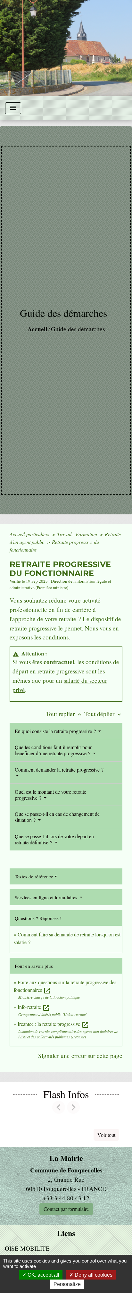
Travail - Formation (77, 534)
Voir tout (106, 1134)
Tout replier (64, 714)
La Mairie (66, 1158)
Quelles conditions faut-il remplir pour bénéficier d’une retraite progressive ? (53, 750)
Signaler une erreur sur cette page (80, 1056)
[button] (59, 1107)
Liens (66, 1233)
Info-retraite (34, 1006)
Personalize (67, 1284)
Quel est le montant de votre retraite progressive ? (50, 794)
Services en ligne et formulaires (46, 897)
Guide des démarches (78, 329)
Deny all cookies (92, 1275)
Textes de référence (34, 876)
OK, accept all (42, 1275)
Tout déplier (103, 714)
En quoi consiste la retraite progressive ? (56, 731)
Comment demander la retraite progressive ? (59, 769)
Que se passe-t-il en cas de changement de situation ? (57, 816)
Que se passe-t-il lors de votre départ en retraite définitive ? (54, 839)
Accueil (37, 329)
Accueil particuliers (30, 534)
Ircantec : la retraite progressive (53, 1023)
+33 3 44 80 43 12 (66, 1198)
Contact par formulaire (66, 1208)
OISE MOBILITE (27, 1248)
